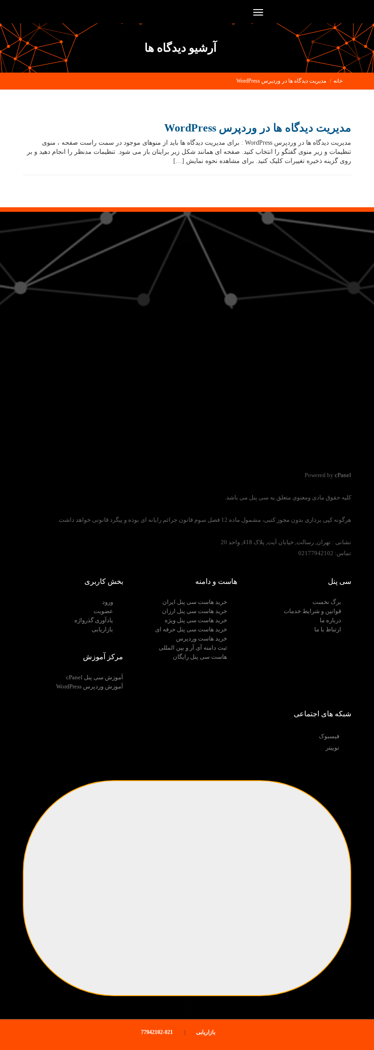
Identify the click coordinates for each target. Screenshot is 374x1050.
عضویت (103, 611)
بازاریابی (102, 629)
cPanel (343, 475)
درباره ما (330, 620)
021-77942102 (157, 1032)
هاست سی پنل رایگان (200, 656)
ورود (107, 601)
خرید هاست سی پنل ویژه (196, 620)
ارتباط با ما (327, 629)
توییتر (332, 747)
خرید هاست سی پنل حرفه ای (191, 629)
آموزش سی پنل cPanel (94, 677)
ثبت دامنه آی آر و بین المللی (193, 647)
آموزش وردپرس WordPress (89, 686)
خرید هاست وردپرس (201, 638)
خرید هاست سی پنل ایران (194, 601)
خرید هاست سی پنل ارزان (194, 611)
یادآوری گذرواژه (93, 620)
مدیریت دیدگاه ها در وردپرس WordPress (281, 81)
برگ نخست (326, 601)
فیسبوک (329, 736)
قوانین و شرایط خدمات (312, 611)
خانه (338, 81)
